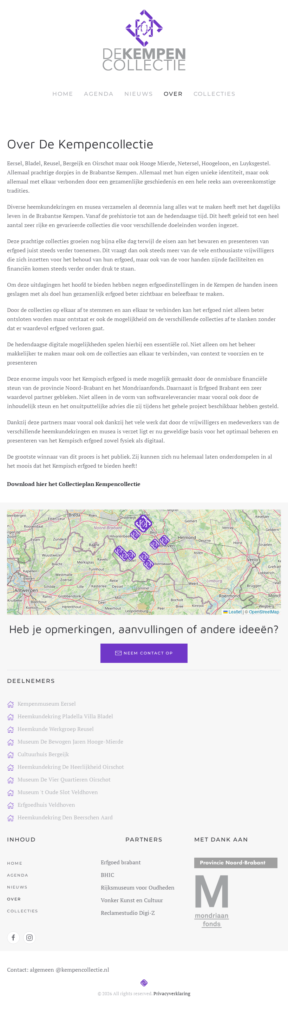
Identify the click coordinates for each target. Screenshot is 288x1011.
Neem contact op (148, 653)
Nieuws (138, 94)
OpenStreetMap (264, 611)
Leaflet (235, 611)
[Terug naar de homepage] (144, 40)
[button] (144, 557)
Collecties (215, 94)
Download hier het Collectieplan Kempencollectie (73, 484)
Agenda (99, 94)
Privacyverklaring (171, 993)
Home (62, 94)
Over (173, 94)
